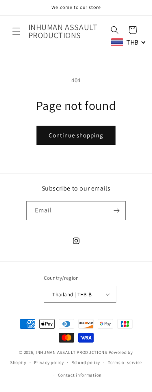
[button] (16, 31)
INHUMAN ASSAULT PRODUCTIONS (71, 352)
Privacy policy (49, 362)
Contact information (80, 375)
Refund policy (85, 362)
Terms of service (125, 362)
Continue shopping (76, 135)
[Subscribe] (116, 210)
